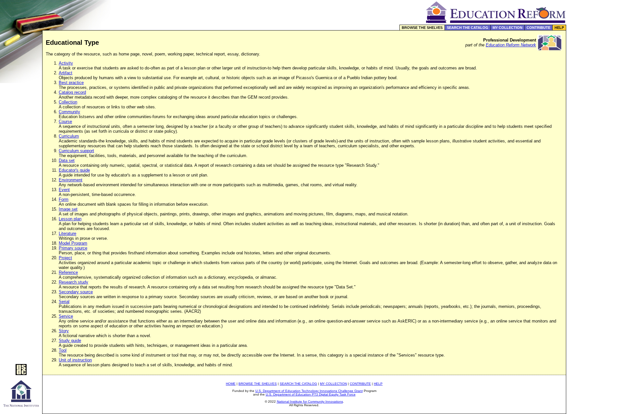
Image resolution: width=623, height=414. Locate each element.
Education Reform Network (511, 45)
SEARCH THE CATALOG (467, 28)
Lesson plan (70, 218)
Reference (68, 272)
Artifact (65, 72)
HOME (231, 383)
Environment (70, 179)
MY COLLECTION (507, 28)
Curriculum (69, 136)
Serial (64, 301)
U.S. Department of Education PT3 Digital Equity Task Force (311, 394)
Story (64, 330)
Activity (66, 63)
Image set (68, 209)
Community (69, 111)
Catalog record (72, 92)
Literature (67, 233)
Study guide (70, 340)
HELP (559, 28)
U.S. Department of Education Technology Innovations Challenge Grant (309, 391)
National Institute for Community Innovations (310, 401)
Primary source (73, 248)
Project (65, 257)
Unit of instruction (75, 360)
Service (66, 316)
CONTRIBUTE (538, 28)
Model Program (73, 243)
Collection (68, 102)
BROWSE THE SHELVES (422, 28)
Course (65, 121)
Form (63, 199)
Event (64, 189)
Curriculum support (76, 150)
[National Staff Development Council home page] (21, 373)
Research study (73, 282)
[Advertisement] (595, 137)
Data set (67, 160)
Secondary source (76, 291)
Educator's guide (74, 170)
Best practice (71, 82)
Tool (63, 350)
